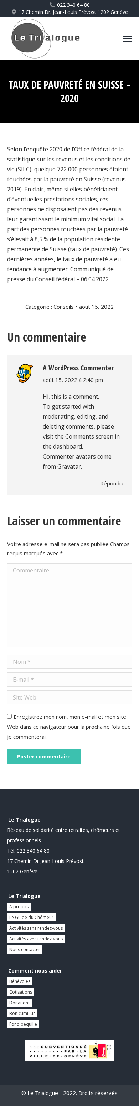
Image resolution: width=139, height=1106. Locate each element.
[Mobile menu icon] (127, 38)
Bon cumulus (22, 1013)
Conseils (63, 306)
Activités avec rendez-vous (36, 939)
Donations (19, 1003)
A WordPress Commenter (78, 368)
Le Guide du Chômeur (31, 917)
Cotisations (20, 992)
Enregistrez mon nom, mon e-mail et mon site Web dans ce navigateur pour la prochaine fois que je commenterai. (69, 726)
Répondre (112, 483)
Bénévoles (19, 981)
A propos (19, 907)
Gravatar (69, 466)
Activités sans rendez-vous (36, 928)
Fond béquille (23, 1024)
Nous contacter (24, 949)
